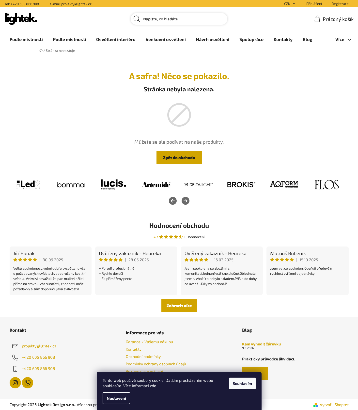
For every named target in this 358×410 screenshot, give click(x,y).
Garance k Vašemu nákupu (149, 341)
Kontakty (133, 349)
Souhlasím (242, 383)
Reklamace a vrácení (144, 371)
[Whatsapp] (27, 382)
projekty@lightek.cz (39, 345)
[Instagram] (15, 382)
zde (153, 385)
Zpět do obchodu (179, 157)
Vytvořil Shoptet (334, 404)
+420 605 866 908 (38, 357)
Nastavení (116, 398)
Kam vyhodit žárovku (261, 344)
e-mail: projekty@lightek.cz (71, 4)
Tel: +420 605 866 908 (22, 4)
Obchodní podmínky (143, 356)
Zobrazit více (179, 305)
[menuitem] (26, 39)
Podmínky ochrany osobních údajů (156, 363)
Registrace (340, 3)
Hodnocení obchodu (179, 225)
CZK (287, 3)
